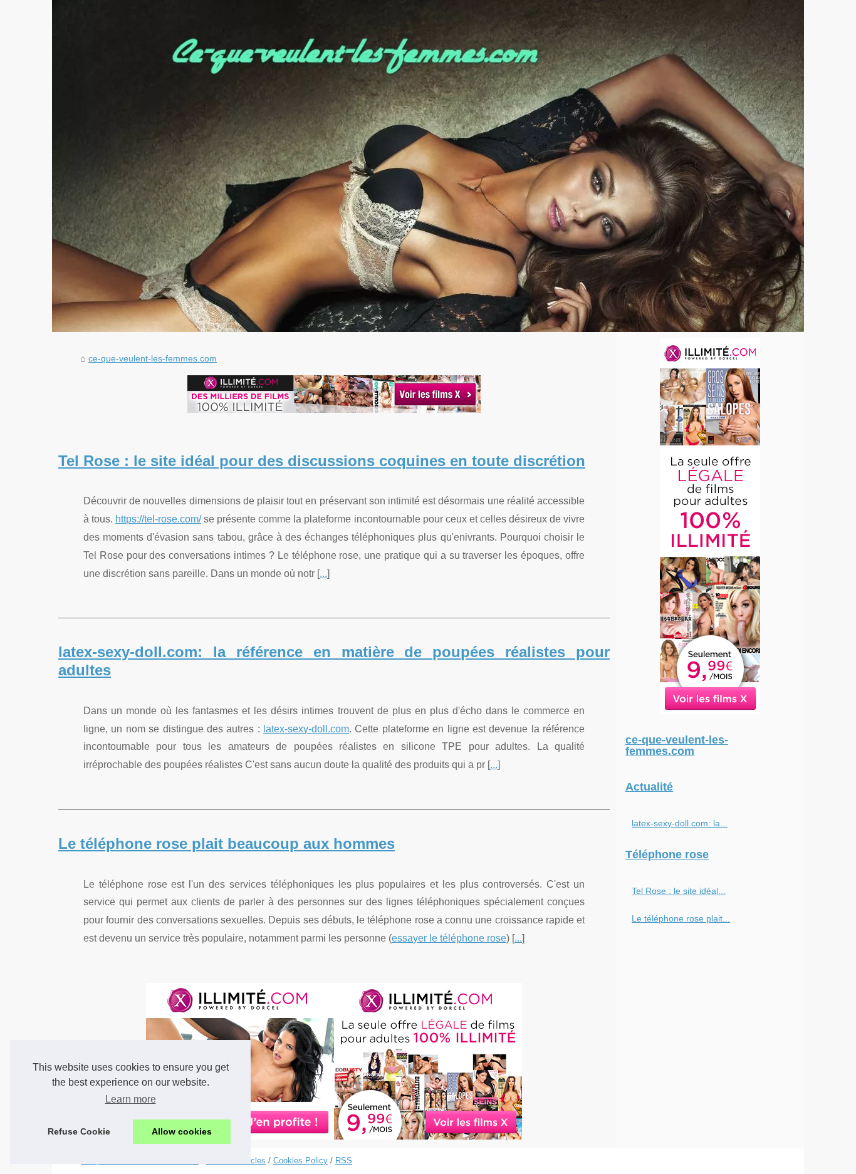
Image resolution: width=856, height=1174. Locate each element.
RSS (343, 1160)
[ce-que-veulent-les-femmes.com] (428, 166)
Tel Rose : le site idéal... (679, 891)
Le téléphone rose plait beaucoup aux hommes (226, 843)
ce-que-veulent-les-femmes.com (152, 358)
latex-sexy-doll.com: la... (680, 823)
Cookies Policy (300, 1160)
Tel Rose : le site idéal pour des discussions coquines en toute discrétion (321, 460)
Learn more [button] (130, 1099)
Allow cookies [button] (182, 1131)
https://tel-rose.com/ (158, 519)
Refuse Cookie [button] (79, 1131)
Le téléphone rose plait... (681, 918)
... (323, 573)
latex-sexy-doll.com (306, 729)
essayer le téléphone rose (449, 938)
